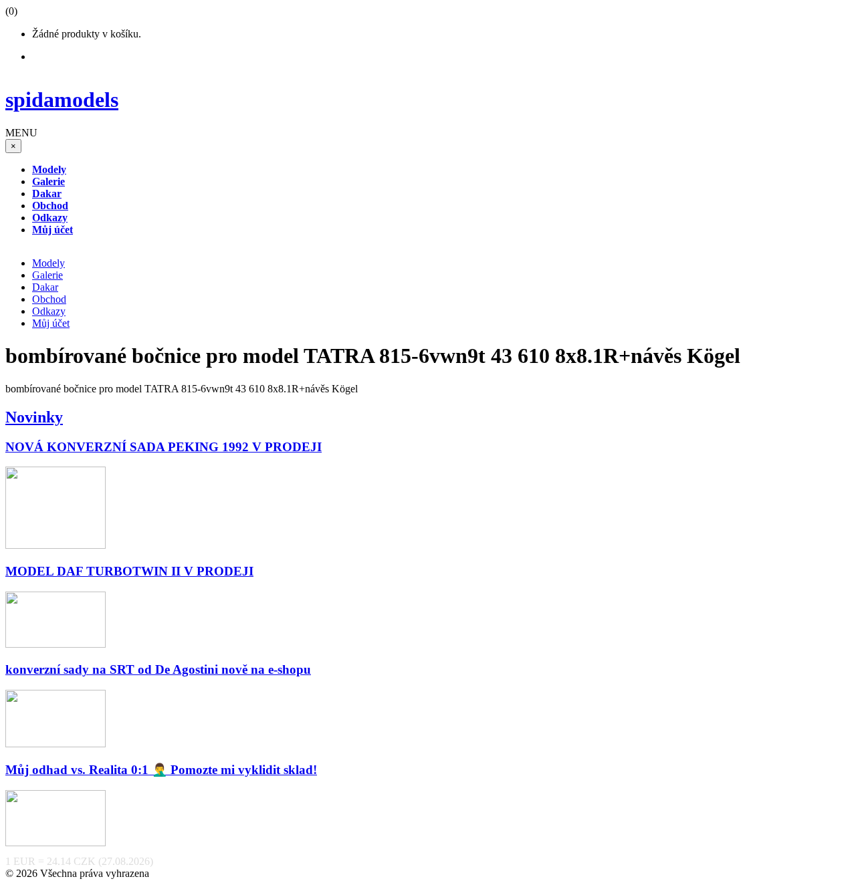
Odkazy (49, 311)
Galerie (47, 275)
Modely (48, 263)
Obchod (49, 299)
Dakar (45, 287)
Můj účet (51, 323)
